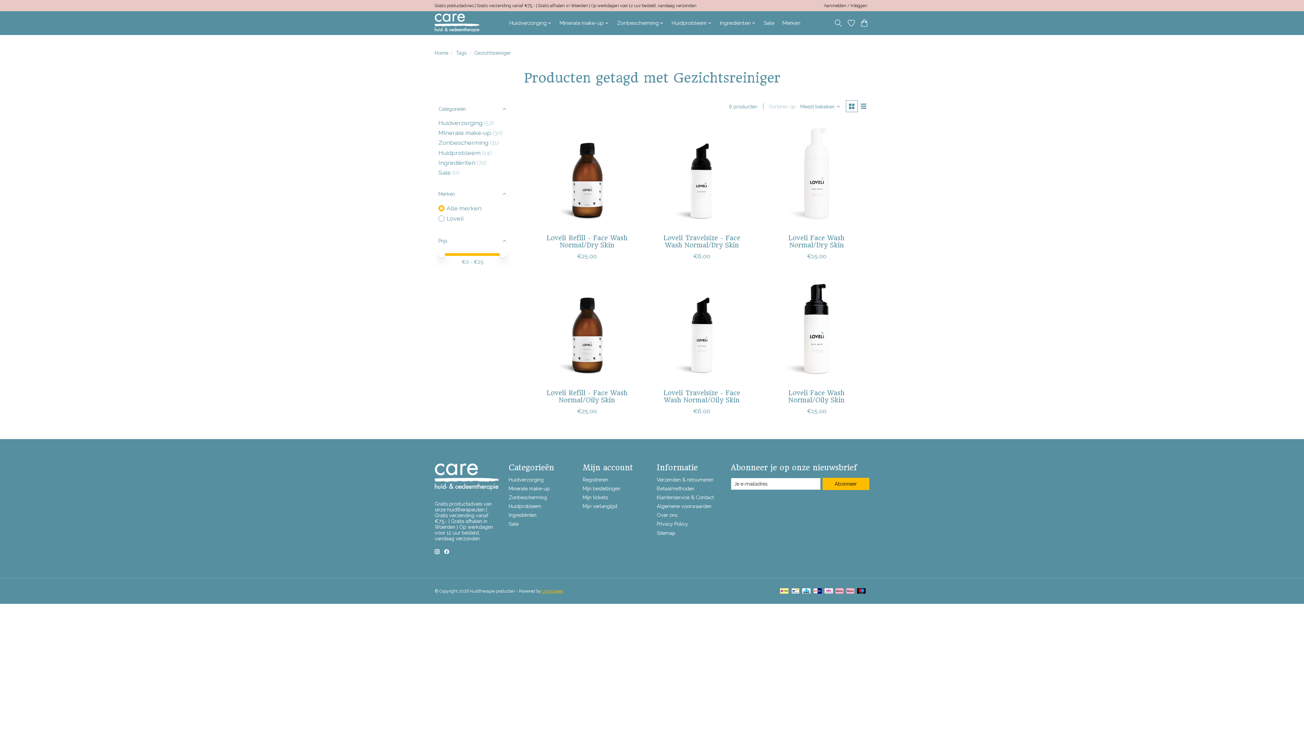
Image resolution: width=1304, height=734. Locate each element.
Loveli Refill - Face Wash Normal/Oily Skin (587, 396)
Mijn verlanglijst (600, 506)
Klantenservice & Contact (685, 497)
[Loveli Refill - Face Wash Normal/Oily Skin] (587, 331)
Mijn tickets (595, 497)
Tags (461, 53)
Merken (791, 23)
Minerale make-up (464, 132)
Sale (769, 23)
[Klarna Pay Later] (839, 591)
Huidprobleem (459, 152)
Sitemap (666, 533)
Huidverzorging (460, 122)
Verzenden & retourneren (685, 480)
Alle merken (464, 208)
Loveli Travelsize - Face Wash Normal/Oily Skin (702, 396)
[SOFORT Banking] (850, 591)
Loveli (455, 218)
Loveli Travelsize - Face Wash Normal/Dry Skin (702, 241)
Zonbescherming (463, 142)
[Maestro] (861, 591)
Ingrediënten (456, 162)
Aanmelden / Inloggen (845, 5)
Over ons (667, 515)
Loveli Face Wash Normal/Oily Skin (817, 396)
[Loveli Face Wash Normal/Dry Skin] (816, 176)
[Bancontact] (795, 591)
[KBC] (806, 591)
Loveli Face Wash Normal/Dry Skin (817, 241)
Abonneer (846, 484)
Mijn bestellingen (601, 488)
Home (441, 53)
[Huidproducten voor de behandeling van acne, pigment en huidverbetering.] (457, 23)
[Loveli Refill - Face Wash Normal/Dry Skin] (587, 176)
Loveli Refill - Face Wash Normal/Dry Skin (587, 241)
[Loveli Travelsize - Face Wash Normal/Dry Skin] (701, 176)
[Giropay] (817, 591)
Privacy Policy (672, 524)
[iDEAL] (784, 591)
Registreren (595, 480)
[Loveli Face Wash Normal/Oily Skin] (816, 331)
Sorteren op (782, 106)
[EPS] (829, 591)
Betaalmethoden (675, 488)
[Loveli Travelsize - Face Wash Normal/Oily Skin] (701, 331)
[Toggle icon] (838, 23)
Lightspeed (552, 591)
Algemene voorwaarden (684, 506)
